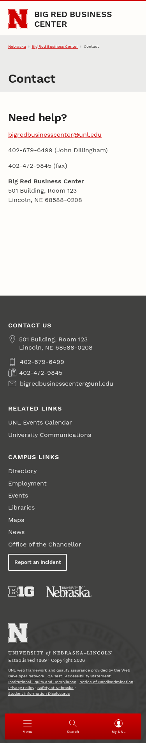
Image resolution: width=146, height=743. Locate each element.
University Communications (49, 434)
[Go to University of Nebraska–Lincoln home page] (18, 19)
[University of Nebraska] (69, 591)
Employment (27, 483)
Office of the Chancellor (44, 544)
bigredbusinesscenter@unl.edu (55, 134)
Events (18, 495)
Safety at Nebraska (55, 688)
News (16, 532)
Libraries (21, 507)
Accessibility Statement (88, 676)
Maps (16, 520)
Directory (22, 471)
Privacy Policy (21, 688)
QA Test (54, 676)
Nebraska (17, 46)
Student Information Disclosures (39, 693)
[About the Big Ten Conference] (21, 591)
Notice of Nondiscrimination (106, 682)
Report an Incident (37, 562)
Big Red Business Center (73, 18)
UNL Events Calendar (40, 422)
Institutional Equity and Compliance (42, 682)
